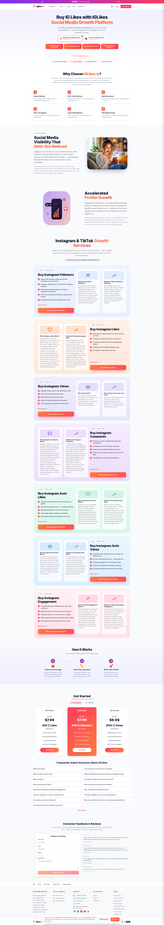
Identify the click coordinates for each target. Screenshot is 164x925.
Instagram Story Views (39, 912)
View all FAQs (82, 810)
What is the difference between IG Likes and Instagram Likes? (104, 774)
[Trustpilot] (88, 911)
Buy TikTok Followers (59, 898)
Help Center (76, 903)
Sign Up (95, 898)
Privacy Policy (118, 911)
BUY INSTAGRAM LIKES (73, 46)
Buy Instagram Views (56, 414)
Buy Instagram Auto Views (108, 579)
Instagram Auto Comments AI (41, 909)
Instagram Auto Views (39, 907)
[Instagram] (74, 911)
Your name (41, 839)
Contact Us (81, 6)
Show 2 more (42, 408)
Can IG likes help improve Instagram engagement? (49, 789)
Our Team (47, 884)
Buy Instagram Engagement (56, 631)
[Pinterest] (81, 911)
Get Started (125, 6)
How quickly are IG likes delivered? (44, 800)
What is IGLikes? (38, 779)
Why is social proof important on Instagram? (98, 784)
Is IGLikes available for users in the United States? (100, 795)
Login (117, 6)
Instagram (52, 6)
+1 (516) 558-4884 (79, 895)
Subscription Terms (119, 909)
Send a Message (78, 901)
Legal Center (66, 884)
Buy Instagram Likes (108, 367)
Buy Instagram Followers (56, 310)
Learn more (48, 921)
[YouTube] (85, 911)
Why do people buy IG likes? (42, 784)
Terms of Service (118, 898)
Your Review (41, 858)
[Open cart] (112, 6)
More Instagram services (81, 56)
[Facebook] (78, 911)
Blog (68, 6)
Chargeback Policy (119, 906)
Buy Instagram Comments (108, 475)
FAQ (74, 6)
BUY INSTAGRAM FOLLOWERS (54, 46)
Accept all (115, 919)
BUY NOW (49, 750)
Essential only (104, 919)
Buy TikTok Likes (58, 895)
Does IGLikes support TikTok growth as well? (99, 779)
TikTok (61, 6)
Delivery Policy (118, 903)
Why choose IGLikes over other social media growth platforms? (104, 800)
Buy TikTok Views (58, 901)
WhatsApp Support (81, 898)
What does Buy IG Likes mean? (43, 774)
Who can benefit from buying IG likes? (96, 789)
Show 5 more (42, 305)
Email (39, 846)
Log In (95, 895)
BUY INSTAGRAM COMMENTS (110, 46)
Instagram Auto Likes (38, 905)
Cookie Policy (118, 914)
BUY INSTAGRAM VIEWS (91, 46)
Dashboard (96, 901)
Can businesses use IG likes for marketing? (98, 769)
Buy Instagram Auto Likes (56, 527)
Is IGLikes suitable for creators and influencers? (48, 795)
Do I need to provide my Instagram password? (48, 805)
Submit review (58, 872)
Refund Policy (118, 901)
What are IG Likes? (39, 769)
